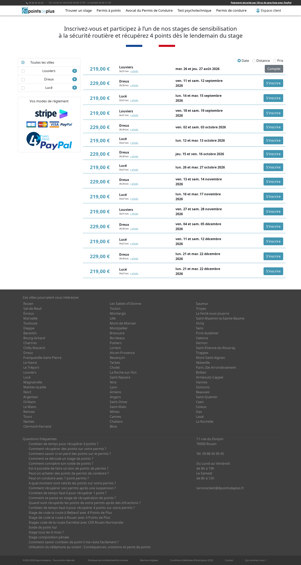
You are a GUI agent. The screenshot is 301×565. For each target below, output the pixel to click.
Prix (279, 60)
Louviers (29, 372)
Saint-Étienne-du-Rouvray (215, 348)
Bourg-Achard (34, 338)
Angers (115, 397)
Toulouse (30, 323)
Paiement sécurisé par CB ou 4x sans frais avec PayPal (261, 2)
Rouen (28, 303)
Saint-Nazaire (120, 377)
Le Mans (29, 407)
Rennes (29, 411)
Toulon (115, 308)
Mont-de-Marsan (123, 323)
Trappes (202, 352)
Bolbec (201, 372)
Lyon (113, 387)
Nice (113, 382)
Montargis (118, 313)
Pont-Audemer (207, 333)
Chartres (30, 343)
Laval (200, 416)
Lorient (115, 348)
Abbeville (203, 362)
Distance (263, 60)
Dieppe (28, 328)
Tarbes (115, 362)
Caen (200, 402)
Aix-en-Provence (122, 352)
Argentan (30, 397)
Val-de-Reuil (32, 308)
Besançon (117, 357)
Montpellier (119, 328)
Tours (27, 416)
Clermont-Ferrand (37, 426)
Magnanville (32, 382)
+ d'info (134, 71)
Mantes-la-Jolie (34, 387)
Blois (113, 426)
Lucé (27, 377)
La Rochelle (204, 421)
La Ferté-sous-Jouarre (212, 313)
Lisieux (201, 407)
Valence (202, 338)
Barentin (30, 333)
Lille (113, 318)
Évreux (28, 313)
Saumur (202, 303)
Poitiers (116, 343)
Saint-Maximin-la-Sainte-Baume (220, 318)
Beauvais (203, 392)
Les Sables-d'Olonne (125, 303)
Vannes (201, 382)
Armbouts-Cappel (209, 377)
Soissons (203, 387)
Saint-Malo (118, 407)
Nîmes (115, 411)
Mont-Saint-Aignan (210, 357)
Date (245, 60)
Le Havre (30, 362)
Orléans (29, 402)
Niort (27, 392)
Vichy (200, 323)
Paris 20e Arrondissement (216, 367)
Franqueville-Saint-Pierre (42, 357)
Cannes (115, 416)
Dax (199, 411)
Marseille (30, 318)
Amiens (115, 392)
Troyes (201, 308)
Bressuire (117, 333)
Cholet (115, 367)
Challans (116, 421)
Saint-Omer (119, 402)
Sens (199, 328)
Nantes (28, 421)
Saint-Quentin (206, 397)
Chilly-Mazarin (34, 348)
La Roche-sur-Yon (123, 372)
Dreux (28, 352)
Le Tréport (31, 367)
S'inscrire (273, 83)
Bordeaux (117, 338)
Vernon (201, 343)
